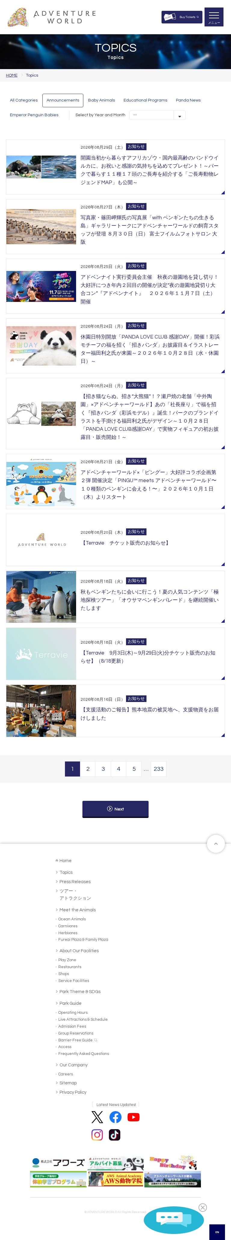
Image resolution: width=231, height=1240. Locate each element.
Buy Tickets (188, 17)
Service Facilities (73, 981)
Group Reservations (75, 1033)
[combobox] (217, 1232)
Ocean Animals (72, 919)
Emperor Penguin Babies (34, 115)
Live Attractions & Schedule (83, 1019)
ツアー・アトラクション (75, 895)
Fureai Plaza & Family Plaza (83, 940)
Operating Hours (73, 1013)
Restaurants (69, 967)
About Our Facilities (79, 951)
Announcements (63, 100)
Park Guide (71, 1003)
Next (119, 809)
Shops (63, 974)
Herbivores (67, 933)
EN (217, 1232)
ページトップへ (216, 844)
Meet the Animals (78, 910)
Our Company (74, 1065)
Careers (65, 1074)
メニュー (214, 22)
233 (159, 769)
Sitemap (68, 1083)
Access (64, 1047)
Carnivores (67, 926)
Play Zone (67, 960)
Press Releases (75, 882)
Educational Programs (145, 100)
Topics (66, 872)
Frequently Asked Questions (83, 1054)
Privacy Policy (73, 1092)
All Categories (24, 100)
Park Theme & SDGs (80, 991)
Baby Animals (101, 100)
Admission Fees (72, 1026)
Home (66, 861)
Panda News (188, 100)
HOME (11, 75)
